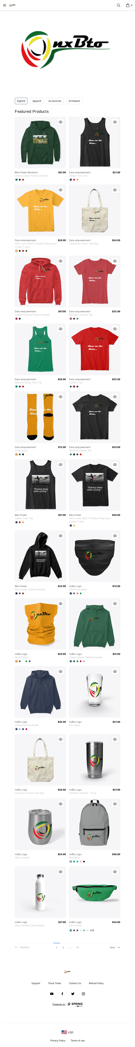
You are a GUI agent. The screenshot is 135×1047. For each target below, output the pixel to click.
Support (35, 983)
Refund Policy (96, 983)
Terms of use (78, 1040)
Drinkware (74, 100)
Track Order (54, 983)
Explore (21, 100)
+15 (92, 930)
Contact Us (75, 983)
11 (77, 947)
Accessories (55, 100)
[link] (40, 142)
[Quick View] (60, 122)
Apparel (37, 100)
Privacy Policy (58, 1040)
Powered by (59, 1004)
